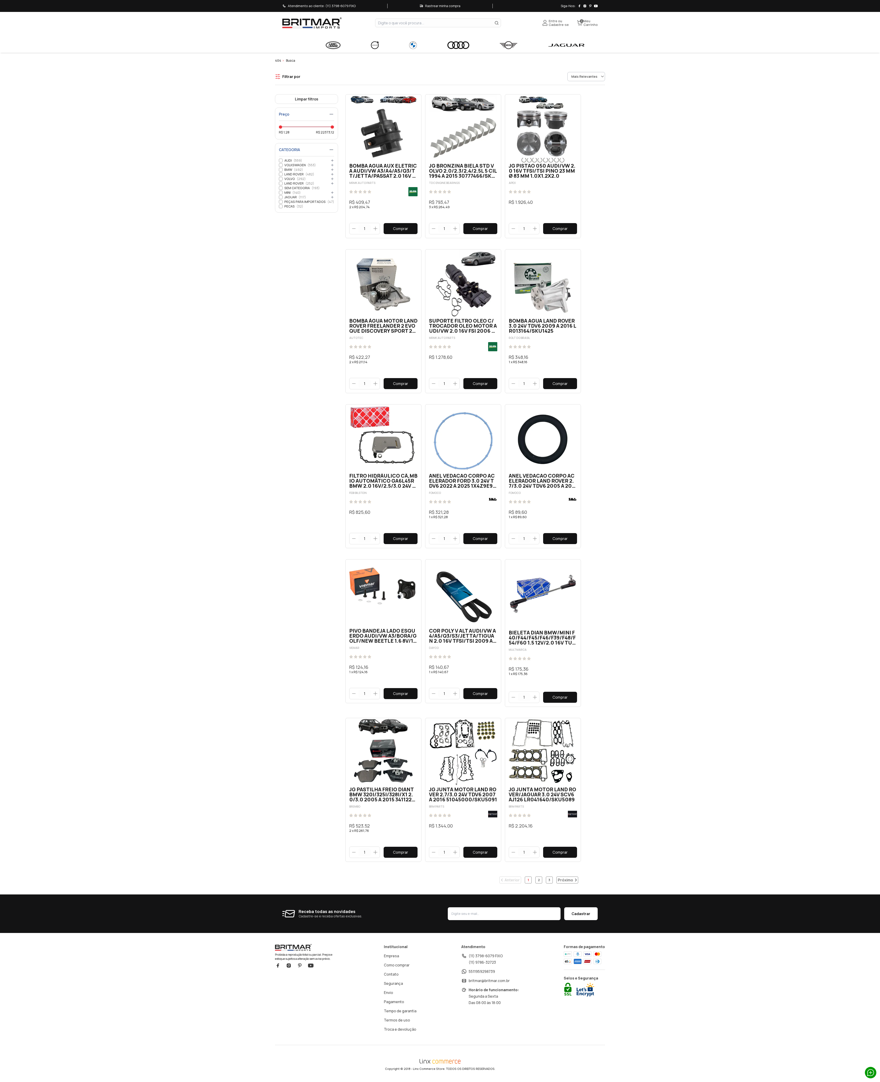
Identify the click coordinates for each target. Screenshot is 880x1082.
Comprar (400, 228)
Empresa (391, 955)
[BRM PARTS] (492, 814)
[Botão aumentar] (375, 228)
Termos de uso (397, 1020)
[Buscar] (496, 23)
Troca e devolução (400, 1029)
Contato (391, 974)
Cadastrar (581, 913)
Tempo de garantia (400, 1010)
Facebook (277, 965)
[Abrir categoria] (332, 160)
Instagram (289, 965)
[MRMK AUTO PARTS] (413, 191)
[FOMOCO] (492, 499)
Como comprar (397, 965)
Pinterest (299, 965)
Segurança (393, 983)
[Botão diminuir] (353, 228)
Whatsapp (870, 1072)
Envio (388, 992)
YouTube (311, 965)
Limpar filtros (306, 99)
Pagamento (394, 1001)
